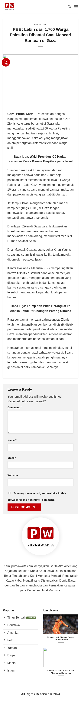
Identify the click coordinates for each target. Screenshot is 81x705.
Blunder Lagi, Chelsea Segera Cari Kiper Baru (61, 638)
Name (12, 440)
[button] (76, 6)
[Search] (69, 6)
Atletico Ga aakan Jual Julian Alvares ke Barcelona (60, 671)
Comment (14, 407)
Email (12, 457)
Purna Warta (25, 114)
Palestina (40, 24)
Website (13, 475)
